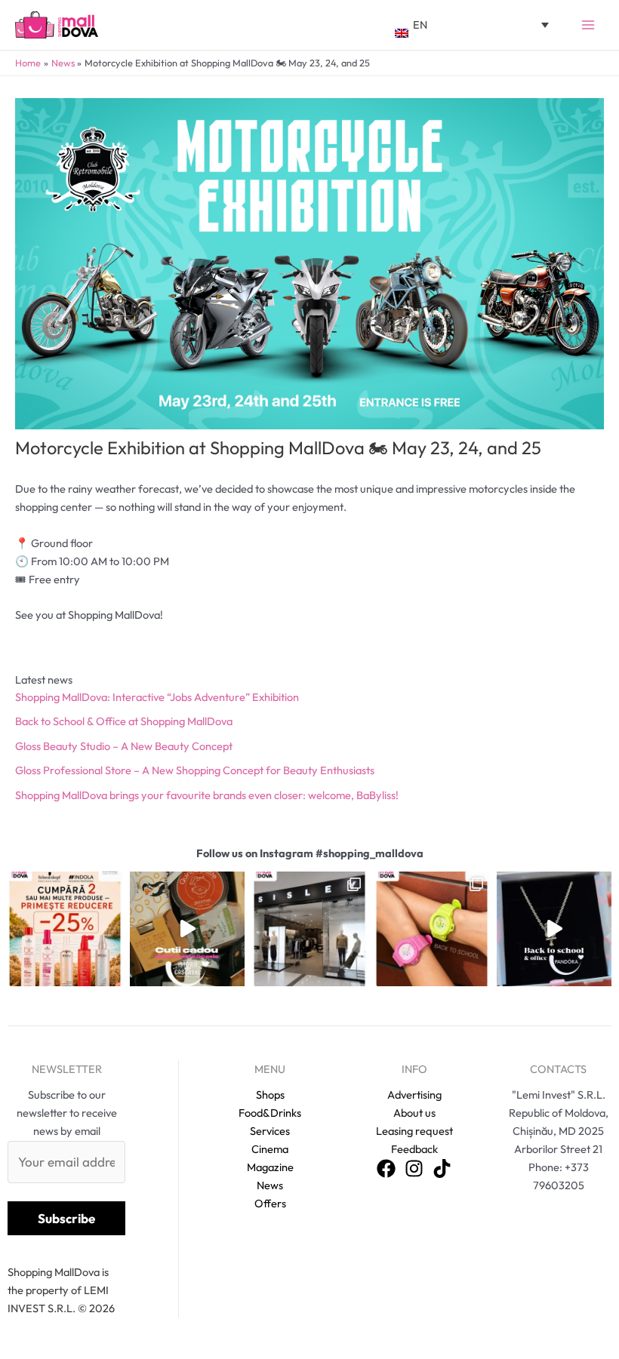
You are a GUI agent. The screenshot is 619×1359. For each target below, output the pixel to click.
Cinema (269, 1149)
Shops (270, 1094)
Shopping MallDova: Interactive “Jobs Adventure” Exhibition (157, 697)
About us (414, 1112)
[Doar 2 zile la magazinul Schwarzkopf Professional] (65, 929)
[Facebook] (386, 1168)
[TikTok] (442, 1168)
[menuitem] (471, 24)
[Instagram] (414, 1168)
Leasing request (414, 1131)
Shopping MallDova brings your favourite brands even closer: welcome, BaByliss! (207, 795)
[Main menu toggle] (588, 25)
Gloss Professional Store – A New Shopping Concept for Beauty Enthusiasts (194, 770)
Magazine (270, 1167)
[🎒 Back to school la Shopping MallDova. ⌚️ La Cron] (431, 929)
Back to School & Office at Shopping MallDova (124, 721)
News (270, 1185)
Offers (270, 1203)
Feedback (414, 1149)
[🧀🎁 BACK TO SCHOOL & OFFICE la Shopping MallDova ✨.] (187, 929)
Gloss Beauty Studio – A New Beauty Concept (124, 746)
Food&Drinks (270, 1112)
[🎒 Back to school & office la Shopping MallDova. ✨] (554, 929)
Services (270, 1131)
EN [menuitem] (420, 24)
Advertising (414, 1094)
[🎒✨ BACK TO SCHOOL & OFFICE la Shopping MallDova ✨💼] (309, 929)
